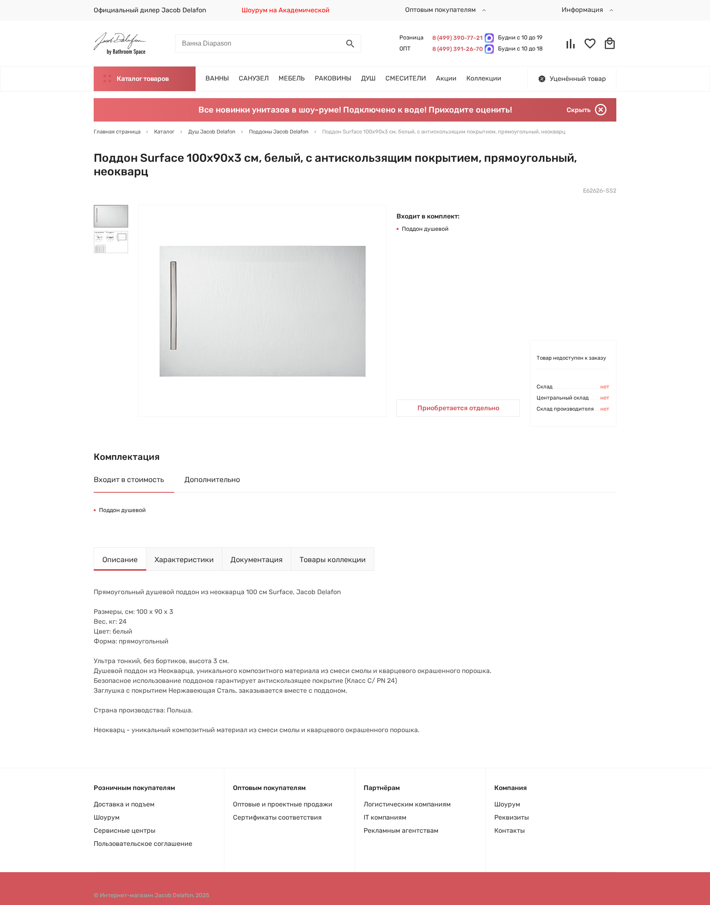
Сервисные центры (124, 830)
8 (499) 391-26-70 (456, 49)
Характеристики (184, 559)
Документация (257, 559)
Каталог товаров (142, 79)
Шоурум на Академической (286, 10)
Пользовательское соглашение (143, 844)
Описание (120, 559)
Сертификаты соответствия (277, 817)
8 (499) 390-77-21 (456, 37)
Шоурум (107, 817)
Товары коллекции (333, 559)
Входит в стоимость (129, 479)
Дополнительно (212, 479)
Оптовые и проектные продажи (282, 804)
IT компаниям (385, 817)
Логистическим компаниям (407, 804)
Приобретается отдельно (458, 408)
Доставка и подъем (124, 804)
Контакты (509, 830)
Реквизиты (511, 817)
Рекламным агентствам (401, 830)
